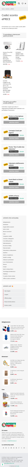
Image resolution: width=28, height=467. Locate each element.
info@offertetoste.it (12, 441)
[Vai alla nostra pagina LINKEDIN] (11, 448)
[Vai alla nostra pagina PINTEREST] (14, 448)
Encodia (17, 466)
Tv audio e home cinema (9, 276)
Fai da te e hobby (7, 245)
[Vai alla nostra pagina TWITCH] (19, 448)
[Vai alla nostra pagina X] (21, 448)
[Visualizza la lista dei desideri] (22, 3)
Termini (22, 118)
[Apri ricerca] (19, 3)
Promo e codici (7, 305)
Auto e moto (6, 229)
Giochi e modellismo (8, 255)
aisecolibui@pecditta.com (8, 463)
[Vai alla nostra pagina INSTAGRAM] (8, 448)
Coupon (6, 294)
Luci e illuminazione (8, 262)
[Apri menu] (25, 3)
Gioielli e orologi (7, 257)
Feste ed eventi (6, 248)
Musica (5, 264)
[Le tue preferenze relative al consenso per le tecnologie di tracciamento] (2, 464)
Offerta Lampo (7, 298)
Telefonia (5, 274)
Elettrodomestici (7, 243)
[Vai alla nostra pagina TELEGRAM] (16, 448)
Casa (4, 234)
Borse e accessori (7, 231)
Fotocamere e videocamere (9, 250)
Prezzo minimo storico (9, 301)
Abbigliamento (6, 222)
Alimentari (5, 224)
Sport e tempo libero (8, 269)
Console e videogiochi (8, 238)
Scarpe (4, 266)
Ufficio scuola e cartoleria (9, 278)
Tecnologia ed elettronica (9, 271)
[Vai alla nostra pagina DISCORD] (3, 448)
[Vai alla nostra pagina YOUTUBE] (24, 448)
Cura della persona (7, 241)
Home (3, 9)
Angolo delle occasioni (8, 227)
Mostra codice (14, 122)
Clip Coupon (7, 291)
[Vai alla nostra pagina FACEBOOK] (6, 448)
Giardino (5, 252)
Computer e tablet (7, 236)
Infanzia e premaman (8, 259)
